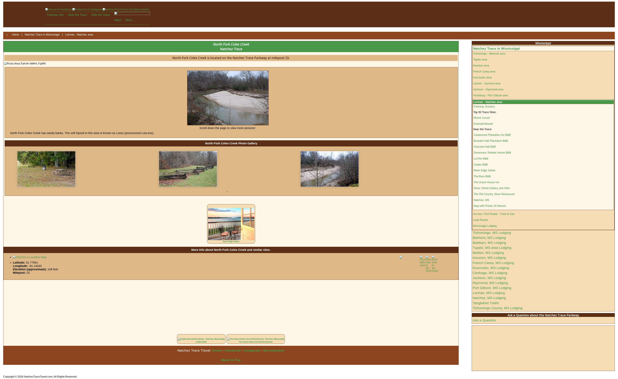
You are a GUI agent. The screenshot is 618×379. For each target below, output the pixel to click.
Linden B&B (201, 342)
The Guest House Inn (486, 182)
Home (217, 350)
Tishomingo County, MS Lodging (498, 308)
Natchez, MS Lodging (489, 298)
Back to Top (231, 360)
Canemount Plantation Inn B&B (492, 134)
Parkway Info (55, 14)
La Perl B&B (481, 158)
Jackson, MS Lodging (489, 278)
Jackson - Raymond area (488, 89)
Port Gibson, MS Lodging (492, 288)
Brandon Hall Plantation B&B (491, 140)
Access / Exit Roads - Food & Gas (494, 213)
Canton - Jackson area (486, 83)
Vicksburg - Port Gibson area (490, 95)
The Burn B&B (482, 176)
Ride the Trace (100, 14)
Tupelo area (480, 59)
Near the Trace (77, 14)
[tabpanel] (86, 169)
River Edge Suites (231, 241)
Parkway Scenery (484, 106)
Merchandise (273, 350)
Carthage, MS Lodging (490, 273)
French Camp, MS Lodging (493, 263)
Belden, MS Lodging (488, 252)
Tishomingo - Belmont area (489, 53)
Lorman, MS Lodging (489, 293)
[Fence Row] (227, 169)
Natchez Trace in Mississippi (496, 48)
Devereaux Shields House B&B (492, 152)
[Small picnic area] (85, 169)
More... (130, 20)
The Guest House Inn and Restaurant (255, 342)
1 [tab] (227, 191)
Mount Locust (482, 117)
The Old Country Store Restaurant (494, 194)
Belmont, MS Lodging (489, 237)
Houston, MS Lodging (489, 257)
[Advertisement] (100, 304)
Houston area (481, 65)
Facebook (233, 350)
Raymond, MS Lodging (490, 283)
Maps (117, 20)
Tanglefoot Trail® (486, 303)
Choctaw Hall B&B (485, 146)
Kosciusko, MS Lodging (491, 268)
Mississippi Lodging (485, 225)
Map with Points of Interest (490, 205)
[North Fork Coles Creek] (369, 169)
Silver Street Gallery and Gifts (492, 188)
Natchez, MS (481, 200)
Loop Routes (480, 219)
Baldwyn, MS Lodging (489, 242)
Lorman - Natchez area (487, 102)
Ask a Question (484, 320)
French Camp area (484, 71)
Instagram (252, 350)
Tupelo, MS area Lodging (492, 247)
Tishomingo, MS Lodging (492, 232)
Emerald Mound (483, 123)
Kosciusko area (482, 77)
